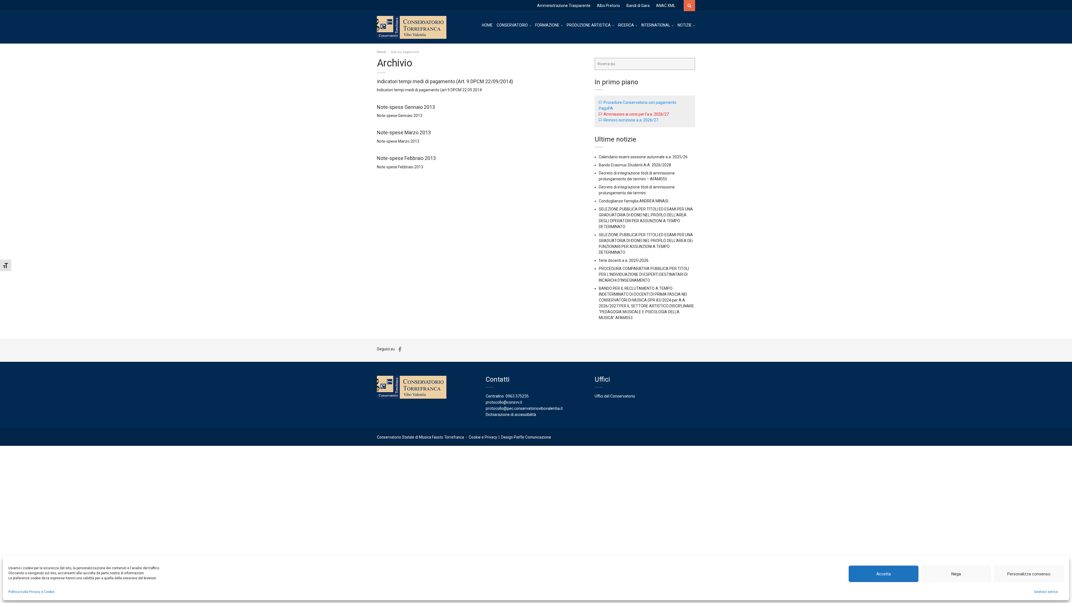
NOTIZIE (685, 25)
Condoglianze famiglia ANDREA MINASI (633, 201)
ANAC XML (665, 5)
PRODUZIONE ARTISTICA (589, 25)
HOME (487, 25)
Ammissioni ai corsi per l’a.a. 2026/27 (636, 114)
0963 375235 (517, 396)
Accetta (883, 573)
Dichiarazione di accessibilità (511, 414)
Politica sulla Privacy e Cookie (31, 592)
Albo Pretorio (608, 5)
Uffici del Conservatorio (615, 396)
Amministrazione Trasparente (563, 5)
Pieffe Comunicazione (532, 437)
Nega (956, 573)
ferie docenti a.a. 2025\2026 (624, 260)
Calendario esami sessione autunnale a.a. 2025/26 (643, 157)
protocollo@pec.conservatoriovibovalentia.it (524, 408)
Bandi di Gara (638, 5)
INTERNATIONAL (655, 25)
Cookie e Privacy (483, 437)
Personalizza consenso (1029, 573)
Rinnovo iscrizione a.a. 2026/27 (631, 120)
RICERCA (626, 25)
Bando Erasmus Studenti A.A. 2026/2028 (635, 165)
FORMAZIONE (547, 25)
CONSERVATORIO (512, 25)
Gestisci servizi (1046, 592)
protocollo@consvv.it (504, 402)
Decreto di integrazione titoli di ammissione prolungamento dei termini (637, 190)
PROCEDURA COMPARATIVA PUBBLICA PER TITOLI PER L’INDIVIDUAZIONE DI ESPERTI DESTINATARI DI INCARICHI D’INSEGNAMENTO (644, 274)
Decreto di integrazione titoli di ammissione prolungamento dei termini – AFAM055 (637, 176)
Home (381, 52)
